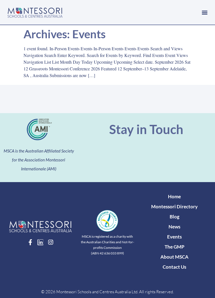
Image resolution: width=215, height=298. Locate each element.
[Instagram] (50, 242)
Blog (174, 217)
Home (174, 196)
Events (174, 237)
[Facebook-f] (30, 242)
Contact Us (174, 267)
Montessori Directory (174, 206)
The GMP (174, 247)
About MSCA (174, 257)
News (174, 227)
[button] (204, 12)
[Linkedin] (40, 242)
